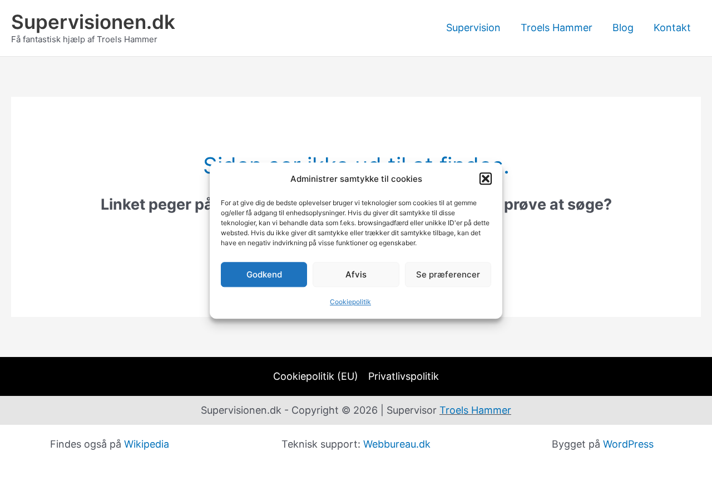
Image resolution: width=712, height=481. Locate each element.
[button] (485, 179)
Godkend (264, 274)
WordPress (628, 444)
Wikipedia (146, 444)
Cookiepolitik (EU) (315, 376)
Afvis (356, 274)
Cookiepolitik (350, 302)
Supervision (473, 27)
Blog (623, 27)
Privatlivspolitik (403, 376)
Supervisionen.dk (93, 21)
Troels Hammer (556, 27)
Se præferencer (448, 274)
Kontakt (672, 27)
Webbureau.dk (397, 444)
